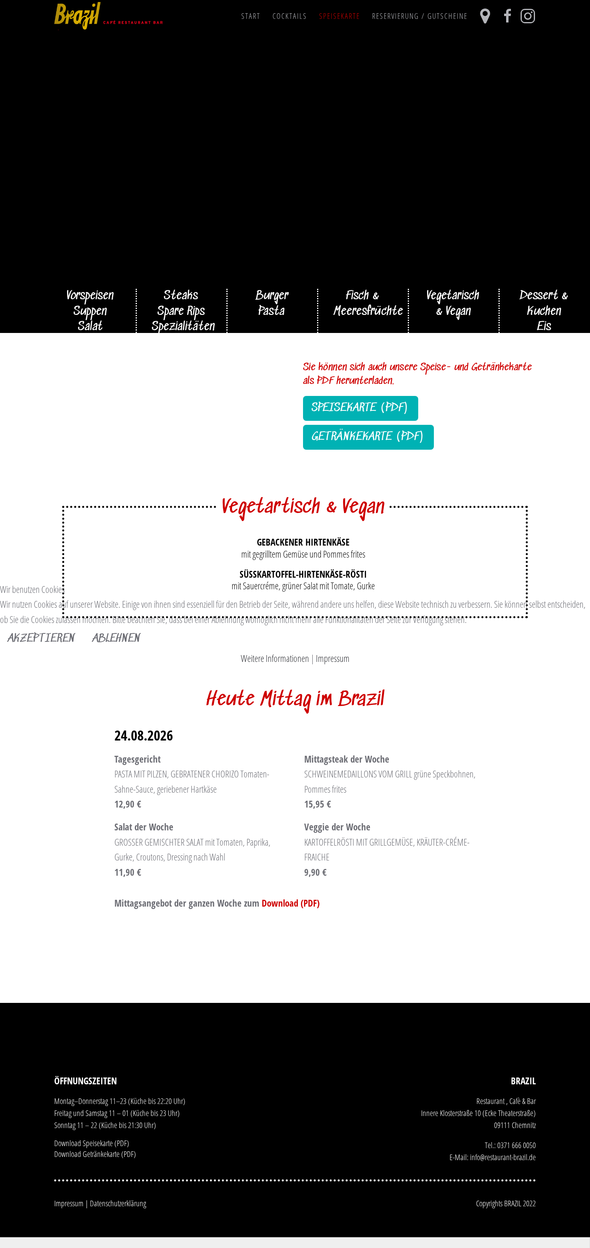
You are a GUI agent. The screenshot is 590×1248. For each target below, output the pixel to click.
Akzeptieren (41, 639)
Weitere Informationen (275, 658)
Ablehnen (116, 639)
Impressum (333, 658)
